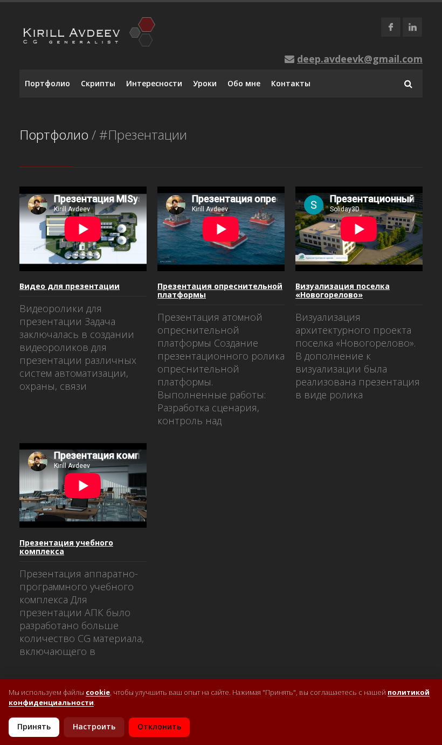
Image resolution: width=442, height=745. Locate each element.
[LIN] (412, 27)
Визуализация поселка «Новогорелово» (342, 290)
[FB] (390, 27)
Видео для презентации (69, 286)
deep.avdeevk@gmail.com (360, 58)
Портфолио (47, 83)
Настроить (94, 726)
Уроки (205, 83)
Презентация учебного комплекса (66, 546)
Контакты (290, 83)
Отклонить (159, 726)
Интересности (154, 83)
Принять (34, 726)
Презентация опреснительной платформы (219, 290)
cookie (98, 692)
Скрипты (98, 83)
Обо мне (243, 83)
